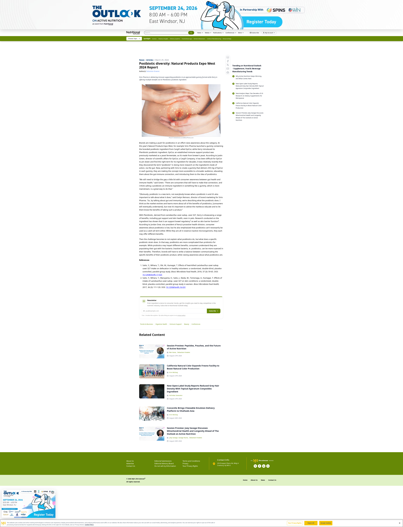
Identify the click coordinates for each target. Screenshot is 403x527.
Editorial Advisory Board (164, 463)
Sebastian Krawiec (183, 352)
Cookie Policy (89, 525)
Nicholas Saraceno (175, 395)
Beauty (186, 324)
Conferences (196, 324)
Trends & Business (146, 324)
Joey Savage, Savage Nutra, (178, 438)
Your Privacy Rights (190, 466)
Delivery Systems (175, 39)
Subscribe (212, 311)
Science (154, 39)
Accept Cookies (326, 523)
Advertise (130, 463)
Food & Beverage (187, 39)
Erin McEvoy (173, 372)
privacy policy (181, 315)
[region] (201, 523)
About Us (130, 461)
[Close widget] (52, 492)
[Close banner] (400, 2)
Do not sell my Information (165, 466)
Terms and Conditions (191, 461)
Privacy (185, 463)
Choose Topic (132, 39)
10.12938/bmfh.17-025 (152, 274)
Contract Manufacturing (214, 39)
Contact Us (130, 466)
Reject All (311, 523)
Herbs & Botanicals (199, 39)
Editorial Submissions (163, 461)
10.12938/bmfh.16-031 (176, 287)
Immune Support (176, 324)
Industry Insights (163, 39)
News (199, 33)
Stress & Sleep (227, 39)
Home (245, 480)
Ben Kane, (172, 352)
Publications (217, 33)
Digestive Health (161, 324)
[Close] (399, 523)
